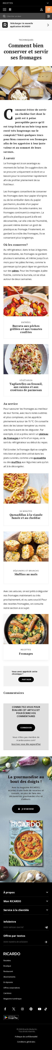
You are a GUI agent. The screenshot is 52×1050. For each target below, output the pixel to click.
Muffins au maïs (26, 574)
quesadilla (39, 457)
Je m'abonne (28, 809)
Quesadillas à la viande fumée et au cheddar (26, 516)
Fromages (26, 653)
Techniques (26, 39)
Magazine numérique (12, 998)
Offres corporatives (11, 987)
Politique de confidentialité (26, 1036)
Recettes (7, 960)
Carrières (7, 993)
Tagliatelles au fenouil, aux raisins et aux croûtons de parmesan (25, 387)
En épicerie (8, 982)
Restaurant (8, 971)
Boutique (7, 966)
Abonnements (9, 977)
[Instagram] (23, 1009)
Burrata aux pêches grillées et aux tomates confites (26, 329)
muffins (16, 462)
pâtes (15, 270)
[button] (48, 9)
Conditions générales (26, 1041)
